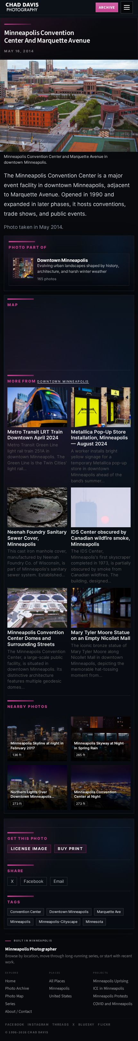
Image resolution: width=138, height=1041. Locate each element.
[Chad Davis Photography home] (49, 7)
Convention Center (25, 911)
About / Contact (18, 1011)
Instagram (38, 1024)
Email (59, 881)
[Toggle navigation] (127, 7)
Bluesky (86, 1024)
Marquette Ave (109, 911)
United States (60, 996)
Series (10, 1003)
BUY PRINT (70, 848)
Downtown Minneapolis (63, 381)
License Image (29, 848)
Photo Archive (17, 988)
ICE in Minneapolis (108, 988)
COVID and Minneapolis (112, 1003)
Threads (60, 1024)
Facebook (33, 881)
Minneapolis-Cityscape (58, 921)
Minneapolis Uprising (110, 981)
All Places (57, 981)
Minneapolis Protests (110, 996)
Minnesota (94, 921)
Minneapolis (20, 921)
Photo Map (14, 996)
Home (10, 981)
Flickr (104, 1024)
